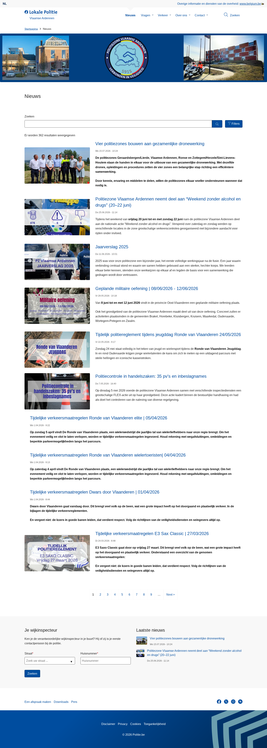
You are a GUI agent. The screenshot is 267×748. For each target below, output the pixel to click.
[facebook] (219, 701)
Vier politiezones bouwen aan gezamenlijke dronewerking (187, 638)
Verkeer (163, 15)
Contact (200, 15)
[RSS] (240, 701)
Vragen (145, 15)
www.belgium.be (250, 3)
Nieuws (130, 15)
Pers (74, 701)
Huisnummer (88, 653)
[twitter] (226, 701)
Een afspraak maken (38, 701)
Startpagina (31, 29)
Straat (28, 653)
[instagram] (233, 701)
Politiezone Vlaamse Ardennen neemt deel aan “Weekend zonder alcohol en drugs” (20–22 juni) (194, 652)
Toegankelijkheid (155, 724)
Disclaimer (108, 724)
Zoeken (29, 116)
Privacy (123, 724)
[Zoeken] (217, 124)
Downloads (61, 701)
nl (5, 3)
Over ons (181, 15)
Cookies (135, 724)
